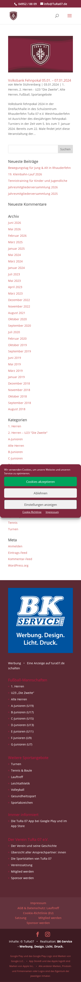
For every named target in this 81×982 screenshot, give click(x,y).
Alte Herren (16, 446)
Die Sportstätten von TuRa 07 (31, 859)
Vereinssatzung (21, 865)
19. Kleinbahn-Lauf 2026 (25, 174)
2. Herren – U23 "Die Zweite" (28, 433)
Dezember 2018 (19, 383)
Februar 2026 (17, 236)
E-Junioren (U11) (22, 731)
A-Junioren (15, 439)
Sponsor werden (22, 878)
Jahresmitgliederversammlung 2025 (33, 194)
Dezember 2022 (19, 300)
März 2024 (15, 261)
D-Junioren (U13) (22, 725)
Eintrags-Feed (17, 553)
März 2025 (15, 242)
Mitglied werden (22, 871)
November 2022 (19, 306)
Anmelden (15, 546)
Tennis (12, 523)
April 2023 (15, 287)
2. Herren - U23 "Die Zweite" (38, 89)
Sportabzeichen (22, 803)
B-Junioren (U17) (22, 712)
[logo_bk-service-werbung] (40, 652)
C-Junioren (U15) (22, 718)
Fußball (24, 94)
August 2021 (16, 313)
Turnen (13, 529)
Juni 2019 (14, 358)
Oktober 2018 (17, 396)
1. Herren (14, 426)
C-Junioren (15, 458)
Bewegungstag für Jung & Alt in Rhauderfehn (39, 168)
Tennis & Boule (21, 770)
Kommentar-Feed (20, 559)
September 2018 (19, 403)
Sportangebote (41, 94)
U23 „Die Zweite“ (22, 693)
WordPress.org (18, 565)
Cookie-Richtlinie (32, 512)
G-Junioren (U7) (21, 744)
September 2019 (19, 351)
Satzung (20, 918)
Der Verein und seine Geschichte (34, 846)
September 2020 (19, 326)
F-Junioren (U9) (21, 738)
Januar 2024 (16, 268)
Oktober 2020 (17, 319)
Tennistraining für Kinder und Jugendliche (37, 181)
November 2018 (19, 390)
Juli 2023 (14, 274)
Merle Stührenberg (27, 84)
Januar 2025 (16, 249)
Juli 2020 (14, 332)
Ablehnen (40, 493)
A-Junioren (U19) (22, 706)
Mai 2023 (14, 281)
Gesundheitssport (23, 796)
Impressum (52, 512)
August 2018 (16, 409)
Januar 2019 (16, 377)
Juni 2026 (14, 223)
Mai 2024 (14, 255)
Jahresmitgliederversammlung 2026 (33, 187)
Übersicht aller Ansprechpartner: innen (38, 852)
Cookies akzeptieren (40, 482)
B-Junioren (15, 452)
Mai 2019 (14, 364)
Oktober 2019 (17, 345)
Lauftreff (17, 777)
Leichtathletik (20, 783)
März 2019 (15, 371)
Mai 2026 (14, 229)
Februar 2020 (17, 338)
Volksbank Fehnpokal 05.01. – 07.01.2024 (39, 80)
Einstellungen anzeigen (40, 504)
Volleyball (17, 790)
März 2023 (15, 293)
